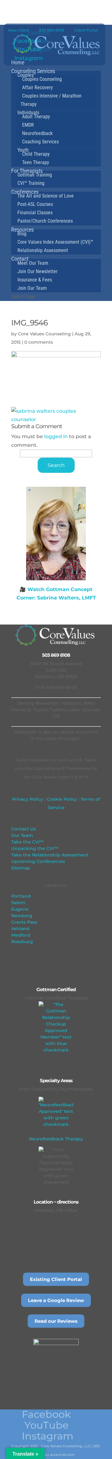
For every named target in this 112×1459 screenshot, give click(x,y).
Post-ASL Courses (35, 204)
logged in (56, 436)
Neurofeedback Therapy (56, 1139)
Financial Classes (35, 213)
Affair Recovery (37, 87)
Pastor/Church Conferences (45, 221)
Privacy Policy (27, 799)
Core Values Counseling (44, 334)
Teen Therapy (35, 162)
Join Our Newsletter (37, 271)
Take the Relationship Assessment (50, 855)
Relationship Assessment (42, 250)
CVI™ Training (30, 183)
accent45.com (62, 1454)
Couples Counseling (42, 79)
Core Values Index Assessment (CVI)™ (55, 242)
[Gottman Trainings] (56, 1027)
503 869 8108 (56, 655)
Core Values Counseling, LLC (66, 1446)
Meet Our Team (32, 263)
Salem (18, 902)
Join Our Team (32, 288)
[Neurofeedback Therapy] (56, 1114)
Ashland (20, 928)
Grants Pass (24, 922)
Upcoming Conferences (38, 861)
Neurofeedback (37, 133)
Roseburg (22, 941)
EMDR (28, 125)
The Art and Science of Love (45, 196)
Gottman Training (34, 175)
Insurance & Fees (34, 280)
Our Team (22, 835)
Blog (21, 234)
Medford (20, 935)
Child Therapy (36, 154)
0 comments (38, 342)
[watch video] (56, 533)
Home (17, 62)
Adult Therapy (36, 117)
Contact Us (23, 829)
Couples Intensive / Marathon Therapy (51, 100)
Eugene (20, 909)
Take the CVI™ (27, 842)
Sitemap (20, 868)
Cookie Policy (61, 799)
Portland (21, 896)
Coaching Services (40, 142)
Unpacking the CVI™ (34, 848)
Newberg (21, 915)
